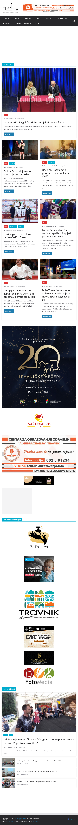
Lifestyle (61, 19)
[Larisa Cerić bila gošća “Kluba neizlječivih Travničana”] (39, 89)
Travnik (6, 19)
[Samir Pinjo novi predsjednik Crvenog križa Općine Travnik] (8, 772)
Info (38, 19)
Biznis (17, 19)
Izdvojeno (7, 24)
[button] (10, 18)
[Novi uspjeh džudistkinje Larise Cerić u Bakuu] (20, 211)
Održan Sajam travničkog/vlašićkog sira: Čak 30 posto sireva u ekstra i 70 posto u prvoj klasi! (39, 741)
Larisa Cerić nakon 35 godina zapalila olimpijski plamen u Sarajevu (56, 233)
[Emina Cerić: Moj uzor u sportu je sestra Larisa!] (20, 150)
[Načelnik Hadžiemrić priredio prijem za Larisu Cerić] (58, 149)
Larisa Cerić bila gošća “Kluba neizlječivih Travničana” (34, 122)
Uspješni (12, 163)
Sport (18, 24)
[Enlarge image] (74, 329)
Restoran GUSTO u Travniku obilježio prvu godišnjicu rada (36, 782)
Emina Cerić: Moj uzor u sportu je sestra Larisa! (17, 172)
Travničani (52, 162)
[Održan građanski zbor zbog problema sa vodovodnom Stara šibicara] (8, 762)
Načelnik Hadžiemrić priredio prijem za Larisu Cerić (56, 173)
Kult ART (49, 19)
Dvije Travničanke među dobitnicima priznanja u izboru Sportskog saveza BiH (56, 295)
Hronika (28, 19)
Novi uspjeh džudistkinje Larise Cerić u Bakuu (18, 235)
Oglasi (26, 24)
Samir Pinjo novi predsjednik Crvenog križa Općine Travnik (36, 771)
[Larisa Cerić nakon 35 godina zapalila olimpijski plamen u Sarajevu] (58, 209)
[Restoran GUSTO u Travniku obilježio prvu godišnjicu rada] (8, 783)
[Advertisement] (39, 47)
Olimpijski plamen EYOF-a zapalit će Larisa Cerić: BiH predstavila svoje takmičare (19, 293)
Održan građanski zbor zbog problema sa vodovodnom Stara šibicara (40, 761)
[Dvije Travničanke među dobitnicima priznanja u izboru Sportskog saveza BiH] (58, 269)
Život (37, 24)
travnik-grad (20, 118)
